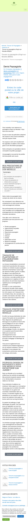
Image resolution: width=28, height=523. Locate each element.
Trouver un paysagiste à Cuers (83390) (15, 469)
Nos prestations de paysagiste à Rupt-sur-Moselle (13, 177)
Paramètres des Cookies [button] (9, 516)
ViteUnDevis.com (21, 121)
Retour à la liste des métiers (14, 116)
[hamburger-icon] (25, 10)
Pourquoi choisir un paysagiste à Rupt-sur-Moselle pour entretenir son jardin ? (13, 189)
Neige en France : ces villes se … (11, 497)
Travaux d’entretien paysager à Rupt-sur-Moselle (12, 184)
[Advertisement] (14, 26)
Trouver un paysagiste (15, 59)
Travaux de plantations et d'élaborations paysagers (11, 181)
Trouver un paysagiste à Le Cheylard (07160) (16, 476)
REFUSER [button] (20, 516)
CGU (4, 121)
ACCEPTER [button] (6, 519)
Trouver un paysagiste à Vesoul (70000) (15, 483)
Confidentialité (8, 121)
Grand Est (6, 59)
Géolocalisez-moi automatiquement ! (14, 108)
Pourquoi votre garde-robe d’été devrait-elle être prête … (11, 501)
